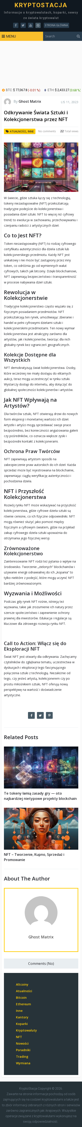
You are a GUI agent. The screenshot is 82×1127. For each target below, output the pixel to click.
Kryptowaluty (26, 1030)
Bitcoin (21, 997)
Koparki (22, 1024)
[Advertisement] (41, 64)
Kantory (22, 1017)
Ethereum (23, 1004)
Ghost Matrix (30, 101)
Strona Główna (56, 25)
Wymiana (23, 1063)
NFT (19, 1037)
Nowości (22, 1043)
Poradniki (23, 1050)
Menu (11, 36)
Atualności (18, 131)
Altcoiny (22, 984)
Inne (31, 131)
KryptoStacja (40, 5)
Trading (22, 1056)
